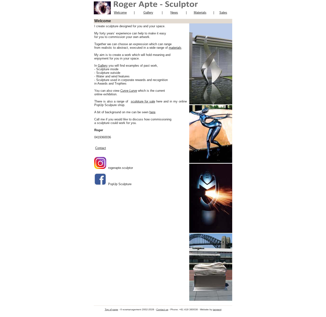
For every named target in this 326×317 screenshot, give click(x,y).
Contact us (162, 309)
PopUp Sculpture (118, 184)
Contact (100, 148)
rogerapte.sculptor (119, 168)
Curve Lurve (128, 90)
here (152, 112)
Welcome (120, 12)
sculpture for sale (143, 101)
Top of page (111, 309)
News (174, 12)
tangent (217, 309)
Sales (223, 12)
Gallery (148, 12)
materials (175, 47)
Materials (200, 12)
